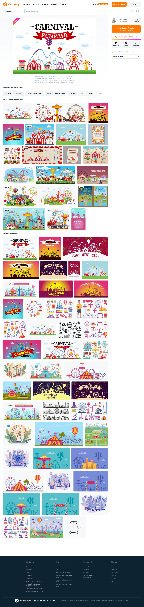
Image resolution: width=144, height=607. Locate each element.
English (113, 567)
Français (114, 578)
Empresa (29, 575)
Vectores (26, 4)
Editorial (54, 4)
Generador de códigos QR (34, 591)
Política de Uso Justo (122, 600)
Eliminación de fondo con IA (35, 588)
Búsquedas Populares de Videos (64, 585)
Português (114, 572)
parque (90, 93)
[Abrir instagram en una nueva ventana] (38, 600)
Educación (29, 578)
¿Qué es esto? (130, 52)
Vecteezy (28, 570)
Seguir (137, 22)
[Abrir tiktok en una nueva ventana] (47, 600)
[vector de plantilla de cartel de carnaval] (98, 134)
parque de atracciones (34, 93)
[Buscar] (132, 11)
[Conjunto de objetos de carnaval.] (12, 155)
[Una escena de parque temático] (55, 175)
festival (99, 93)
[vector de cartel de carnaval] (78, 219)
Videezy (28, 572)
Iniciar (134, 4)
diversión (72, 93)
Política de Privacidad (107, 600)
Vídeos (44, 4)
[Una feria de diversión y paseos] (58, 219)
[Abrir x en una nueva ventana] (50, 600)
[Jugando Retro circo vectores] (95, 155)
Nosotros (86, 572)
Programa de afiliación (63, 572)
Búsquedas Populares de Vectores (64, 576)
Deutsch (114, 575)
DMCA (58, 570)
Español (114, 570)
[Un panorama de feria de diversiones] (61, 113)
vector (49, 93)
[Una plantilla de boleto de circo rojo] (42, 155)
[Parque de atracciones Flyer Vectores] (93, 196)
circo (81, 93)
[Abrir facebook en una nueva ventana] (35, 600)
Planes (94, 4)
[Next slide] (105, 93)
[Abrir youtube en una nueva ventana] (54, 600)
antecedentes (60, 93)
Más (63, 4)
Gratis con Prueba (126, 29)
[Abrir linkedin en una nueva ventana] (41, 600)
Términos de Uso (95, 600)
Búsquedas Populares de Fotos (64, 581)
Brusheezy (29, 567)
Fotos (35, 4)
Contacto (86, 570)
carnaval (8, 93)
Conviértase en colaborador (88, 576)
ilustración (18, 93)
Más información (118, 56)
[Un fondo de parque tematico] (39, 134)
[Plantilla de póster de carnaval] (72, 155)
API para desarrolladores (34, 581)
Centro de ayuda (88, 567)
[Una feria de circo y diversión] (20, 196)
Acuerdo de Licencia (62, 567)
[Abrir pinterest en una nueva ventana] (44, 600)
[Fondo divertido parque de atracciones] (24, 219)
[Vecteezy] (11, 4)
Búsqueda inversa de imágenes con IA (33, 585)
